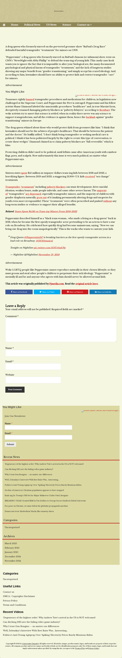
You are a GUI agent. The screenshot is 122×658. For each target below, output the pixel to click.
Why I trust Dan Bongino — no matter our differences (31, 626)
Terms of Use (80, 648)
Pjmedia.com (56, 283)
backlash (90, 117)
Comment (11, 316)
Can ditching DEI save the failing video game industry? (31, 622)
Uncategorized (12, 527)
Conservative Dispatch (30, 644)
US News (51, 24)
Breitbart (104, 110)
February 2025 (12, 548)
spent (24, 173)
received (90, 176)
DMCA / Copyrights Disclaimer (19, 596)
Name (9, 348)
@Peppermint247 (33, 237)
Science (66, 24)
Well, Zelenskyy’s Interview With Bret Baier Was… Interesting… (35, 630)
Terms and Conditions (14, 605)
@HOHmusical (44, 241)
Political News (32, 24)
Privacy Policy (10, 600)
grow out (42, 197)
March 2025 (11, 543)
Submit (10, 444)
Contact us (83, 24)
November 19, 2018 (48, 254)
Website (9, 375)
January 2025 (11, 552)
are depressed (33, 194)
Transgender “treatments (19, 187)
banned (30, 99)
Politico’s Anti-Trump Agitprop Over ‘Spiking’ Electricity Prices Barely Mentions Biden (48, 635)
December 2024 (13, 556)
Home (14, 24)
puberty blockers (56, 187)
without (107, 201)
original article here (86, 283)
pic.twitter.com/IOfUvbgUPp (50, 247)
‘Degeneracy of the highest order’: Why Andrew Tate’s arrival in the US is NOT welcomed (49, 617)
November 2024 (13, 561)
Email (9, 361)
